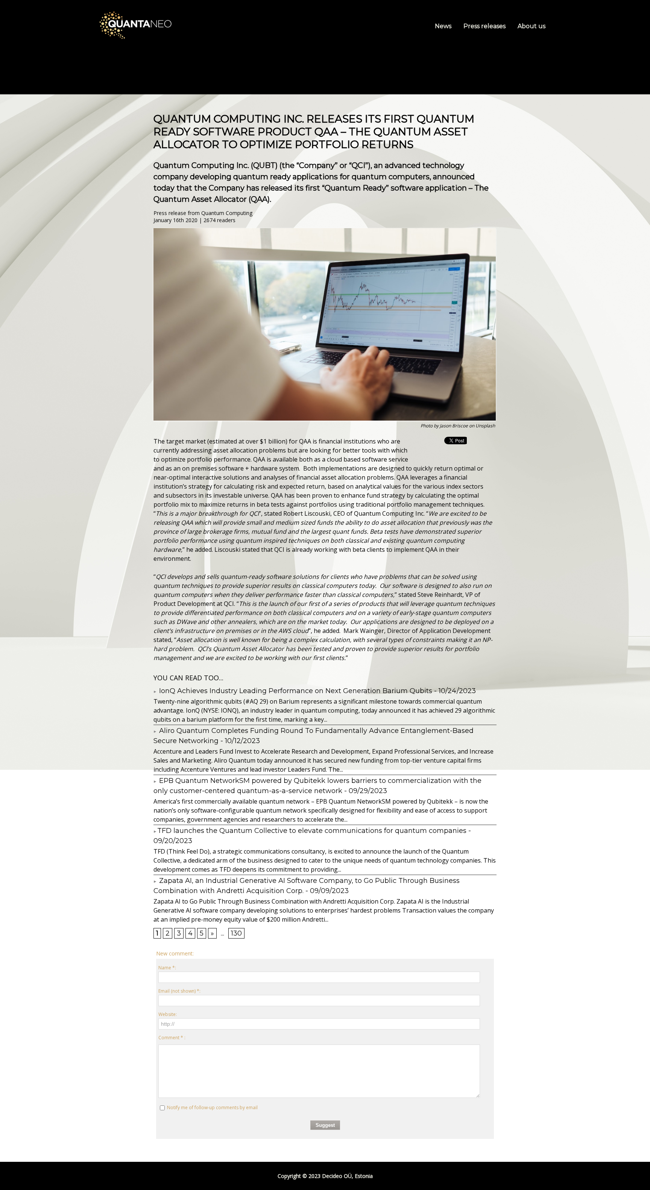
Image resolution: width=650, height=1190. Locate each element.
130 (236, 933)
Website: (167, 1014)
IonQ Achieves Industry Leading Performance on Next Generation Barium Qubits (294, 691)
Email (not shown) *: (179, 991)
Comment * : (171, 1037)
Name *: (167, 967)
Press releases (485, 26)
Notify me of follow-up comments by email (212, 1107)
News (444, 26)
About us (531, 26)
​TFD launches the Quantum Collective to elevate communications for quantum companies (311, 831)
